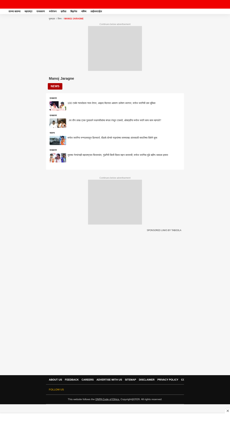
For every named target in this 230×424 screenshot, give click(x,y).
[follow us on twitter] (149, 389)
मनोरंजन (53, 11)
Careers (88, 379)
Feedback (72, 379)
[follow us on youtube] (164, 389)
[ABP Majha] (4, 11)
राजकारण (40, 11)
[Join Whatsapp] (179, 389)
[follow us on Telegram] (174, 389)
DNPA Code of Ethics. (107, 399)
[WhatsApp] (225, 4)
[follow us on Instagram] (169, 389)
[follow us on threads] (159, 389)
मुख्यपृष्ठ (52, 18)
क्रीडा (63, 11)
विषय (60, 18)
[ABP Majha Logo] (12, 4)
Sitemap (130, 379)
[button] (227, 11)
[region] (115, 418)
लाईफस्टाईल (96, 11)
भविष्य (83, 11)
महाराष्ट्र (28, 11)
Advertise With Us (109, 379)
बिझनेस (73, 11)
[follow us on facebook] (154, 389)
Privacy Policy (167, 379)
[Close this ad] (227, 410)
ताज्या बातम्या (14, 11)
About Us (55, 379)
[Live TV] (219, 4)
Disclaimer (147, 379)
